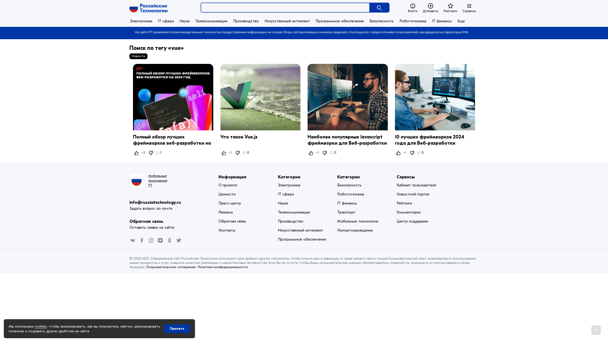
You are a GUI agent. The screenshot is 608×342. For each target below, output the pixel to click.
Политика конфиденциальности (223, 267)
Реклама (225, 212)
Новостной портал (413, 194)
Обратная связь (146, 221)
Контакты (226, 230)
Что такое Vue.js (238, 137)
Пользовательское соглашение (171, 267)
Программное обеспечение (340, 21)
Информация (232, 177)
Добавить (430, 11)
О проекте (227, 185)
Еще (461, 21)
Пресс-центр (229, 203)
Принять (177, 329)
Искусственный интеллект (287, 21)
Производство (246, 21)
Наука (185, 21)
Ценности (227, 194)
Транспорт (346, 212)
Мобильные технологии (357, 221)
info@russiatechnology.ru (155, 202)
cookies (41, 326)
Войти (413, 11)
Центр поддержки (412, 221)
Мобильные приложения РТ (157, 180)
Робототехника (412, 21)
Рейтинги (450, 11)
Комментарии (409, 212)
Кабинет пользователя (416, 185)
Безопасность (382, 21)
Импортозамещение (355, 230)
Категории (289, 177)
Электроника (141, 21)
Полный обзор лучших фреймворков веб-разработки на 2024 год (172, 143)
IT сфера (166, 21)
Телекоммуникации (211, 21)
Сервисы (469, 11)
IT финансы (442, 21)
